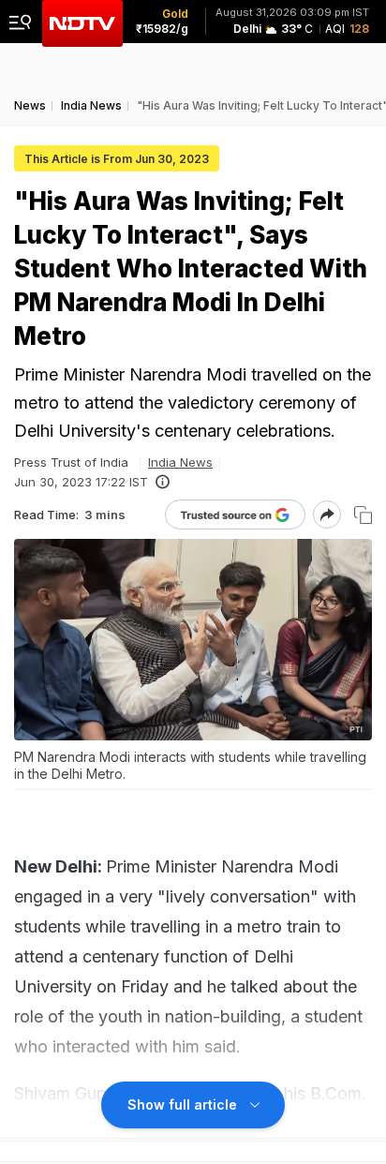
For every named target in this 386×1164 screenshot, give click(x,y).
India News (180, 462)
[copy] (363, 515)
